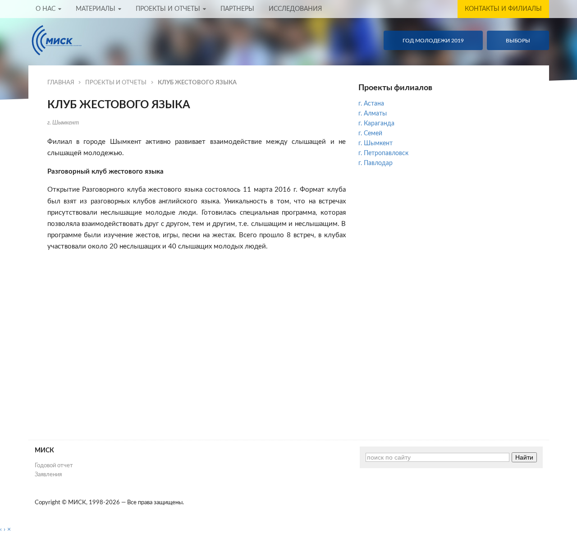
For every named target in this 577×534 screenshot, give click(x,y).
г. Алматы (372, 113)
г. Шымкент (63, 122)
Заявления (48, 474)
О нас (45, 9)
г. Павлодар (375, 163)
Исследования (295, 9)
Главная (60, 82)
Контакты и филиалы (503, 9)
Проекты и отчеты (168, 9)
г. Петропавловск (383, 153)
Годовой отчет (54, 465)
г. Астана (371, 104)
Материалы (95, 9)
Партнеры (237, 9)
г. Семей (370, 133)
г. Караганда (376, 123)
